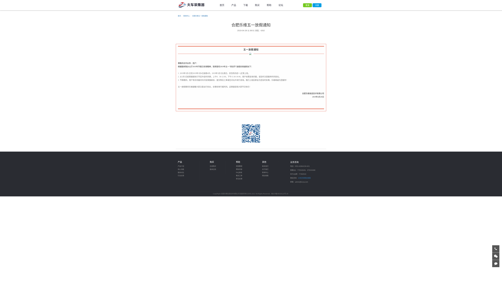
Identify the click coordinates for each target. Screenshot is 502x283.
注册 (317, 5)
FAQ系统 (239, 172)
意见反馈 (239, 179)
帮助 (269, 5)
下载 (245, 5)
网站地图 (265, 176)
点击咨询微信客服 (304, 178)
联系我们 (265, 166)
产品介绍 (181, 166)
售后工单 (239, 176)
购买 (257, 5)
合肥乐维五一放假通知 (200, 16)
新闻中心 (186, 16)
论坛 (280, 5)
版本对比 (181, 172)
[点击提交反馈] (495, 263)
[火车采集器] (191, 5)
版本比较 (213, 169)
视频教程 (239, 166)
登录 (307, 5)
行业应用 (181, 176)
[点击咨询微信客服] (495, 256)
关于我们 (265, 169)
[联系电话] (495, 249)
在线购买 (213, 166)
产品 (233, 5)
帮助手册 (239, 169)
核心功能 (181, 169)
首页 (222, 5)
